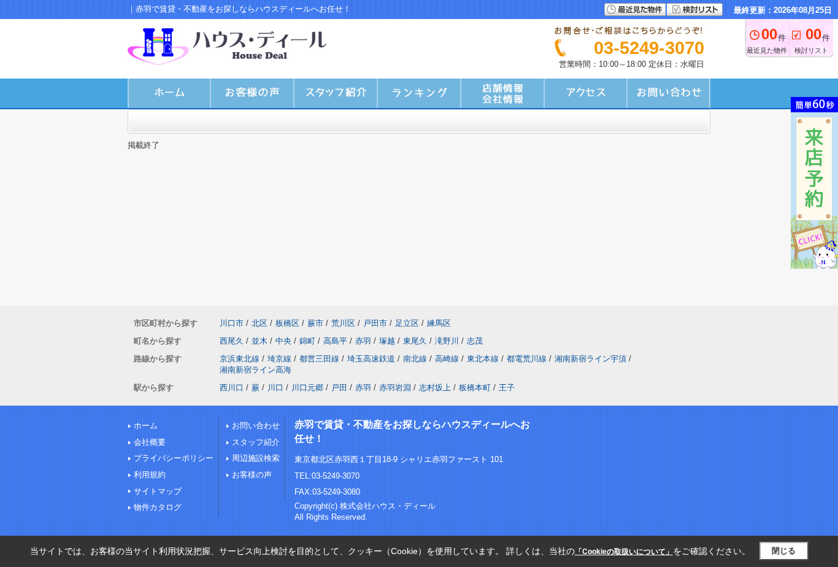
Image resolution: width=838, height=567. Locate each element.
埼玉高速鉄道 (371, 358)
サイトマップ (158, 491)
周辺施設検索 (256, 458)
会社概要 (150, 442)
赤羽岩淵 (395, 387)
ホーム (146, 425)
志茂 (475, 340)
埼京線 (279, 358)
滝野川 (447, 340)
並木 (259, 340)
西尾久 (232, 340)
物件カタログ (158, 507)
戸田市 (375, 323)
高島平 (335, 340)
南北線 (415, 358)
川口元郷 (307, 387)
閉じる (784, 550)
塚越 (387, 340)
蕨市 (315, 323)
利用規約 (150, 474)
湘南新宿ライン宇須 (590, 358)
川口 (275, 387)
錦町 (307, 340)
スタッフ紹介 (256, 442)
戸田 (339, 387)
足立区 (407, 323)
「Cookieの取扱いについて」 (624, 551)
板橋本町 (475, 387)
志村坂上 (435, 387)
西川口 (232, 387)
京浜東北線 (239, 358)
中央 (283, 340)
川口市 (232, 323)
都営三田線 (319, 358)
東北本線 (483, 358)
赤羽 (363, 340)
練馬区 (439, 323)
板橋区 (287, 323)
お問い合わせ (256, 425)
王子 (507, 387)
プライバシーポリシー (173, 458)
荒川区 (343, 323)
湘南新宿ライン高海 (255, 369)
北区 (259, 323)
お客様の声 (252, 474)
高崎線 (447, 358)
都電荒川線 (527, 358)
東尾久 (415, 340)
